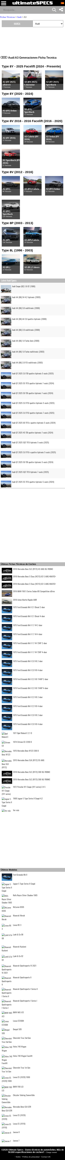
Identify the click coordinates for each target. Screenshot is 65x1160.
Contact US (45, 1157)
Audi (19, 17)
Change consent (51, 1152)
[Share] (61, 9)
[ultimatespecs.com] (32, 2)
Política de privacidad (31, 1157)
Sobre (18, 1157)
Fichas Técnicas (7, 17)
